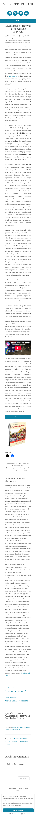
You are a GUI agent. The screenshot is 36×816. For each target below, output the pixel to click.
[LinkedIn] (20, 13)
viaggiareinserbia (19, 42)
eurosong (11, 40)
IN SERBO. (13, 76)
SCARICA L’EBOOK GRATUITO (18, 417)
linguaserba (26, 40)
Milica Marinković (12, 36)
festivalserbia (18, 40)
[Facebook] (9, 13)
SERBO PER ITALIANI (18, 4)
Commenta (23, 778)
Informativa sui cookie (15, 805)
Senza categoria (18, 38)
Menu (20, 21)
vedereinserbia (9, 42)
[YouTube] (26, 13)
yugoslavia (28, 42)
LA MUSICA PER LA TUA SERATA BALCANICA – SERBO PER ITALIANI (16, 741)
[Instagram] (15, 13)
